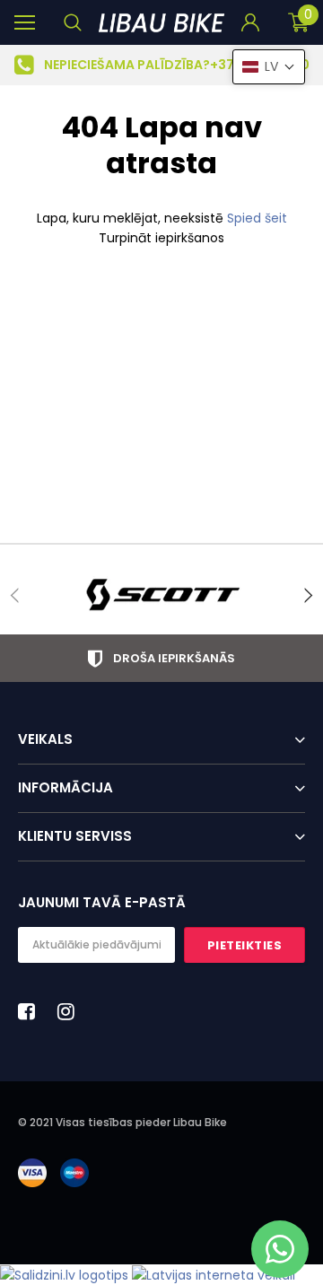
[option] (161, 65)
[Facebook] (31, 1011)
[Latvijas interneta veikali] (213, 1274)
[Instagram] (70, 1011)
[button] (268, 66)
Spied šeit (257, 218)
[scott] (161, 595)
